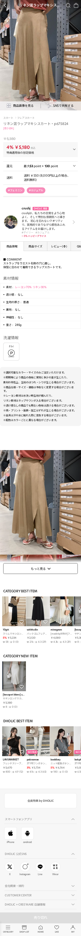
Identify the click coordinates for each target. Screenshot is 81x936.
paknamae (33, 759)
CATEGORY (8, 931)
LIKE (57, 931)
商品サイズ (35, 246)
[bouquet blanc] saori (14, 694)
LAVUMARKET (11, 759)
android (27, 842)
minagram (56, 629)
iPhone (10, 842)
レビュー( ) (59, 246)
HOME (41, 931)
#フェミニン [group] (15, 190)
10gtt (6, 629)
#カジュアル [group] (36, 190)
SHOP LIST (24, 931)
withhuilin (32, 629)
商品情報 (11, 246)
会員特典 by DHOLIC (40, 801)
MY (72, 931)
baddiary (55, 759)
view (73, 222)
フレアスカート (26, 118)
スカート (8, 118)
